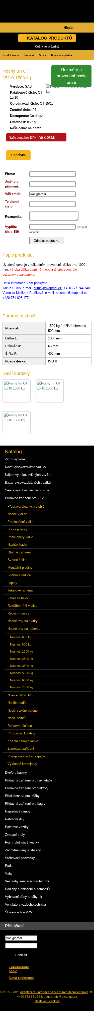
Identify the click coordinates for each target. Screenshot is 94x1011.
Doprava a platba (61, 55)
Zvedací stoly (15, 835)
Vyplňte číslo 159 (12, 229)
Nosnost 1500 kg (21, 651)
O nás (42, 55)
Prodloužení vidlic (20, 522)
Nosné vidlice (17, 514)
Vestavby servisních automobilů (28, 881)
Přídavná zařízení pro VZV (24, 498)
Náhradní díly (14, 819)
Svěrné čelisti (17, 560)
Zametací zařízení (21, 748)
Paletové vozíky (17, 827)
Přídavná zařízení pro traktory (26, 788)
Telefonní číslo (12, 204)
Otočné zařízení (19, 552)
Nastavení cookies (47, 1001)
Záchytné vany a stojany (23, 850)
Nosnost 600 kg (20, 637)
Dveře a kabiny (16, 772)
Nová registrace (21, 978)
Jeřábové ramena (20, 590)
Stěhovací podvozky (20, 858)
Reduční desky (18, 613)
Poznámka (13, 217)
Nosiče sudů (17, 703)
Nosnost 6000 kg (21, 680)
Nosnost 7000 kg (21, 687)
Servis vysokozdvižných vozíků (28, 490)
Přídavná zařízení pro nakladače (28, 780)
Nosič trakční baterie (23, 710)
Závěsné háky (18, 598)
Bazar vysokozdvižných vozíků (28, 482)
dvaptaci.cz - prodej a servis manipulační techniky (54, 992)
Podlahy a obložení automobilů (27, 889)
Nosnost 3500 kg (21, 665)
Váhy (9, 873)
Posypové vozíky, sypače (26, 756)
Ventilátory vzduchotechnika (25, 904)
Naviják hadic (17, 544)
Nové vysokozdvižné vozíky (25, 467)
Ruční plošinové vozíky (22, 842)
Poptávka (18, 155)
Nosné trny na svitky (23, 621)
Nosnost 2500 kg (21, 658)
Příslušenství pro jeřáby (22, 796)
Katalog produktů (49, 38)
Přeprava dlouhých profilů (26, 506)
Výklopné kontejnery (22, 764)
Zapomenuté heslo (19, 969)
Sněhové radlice (19, 575)
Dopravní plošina (20, 726)
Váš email (12, 194)
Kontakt (29, 55)
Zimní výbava (15, 459)
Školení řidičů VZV (18, 912)
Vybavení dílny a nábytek (23, 897)
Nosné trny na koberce (24, 629)
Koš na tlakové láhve (23, 741)
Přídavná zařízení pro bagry (25, 803)
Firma (9, 174)
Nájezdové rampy (17, 811)
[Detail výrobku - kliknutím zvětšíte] (68, 91)
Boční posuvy (18, 529)
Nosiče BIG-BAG (20, 695)
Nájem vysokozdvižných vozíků (28, 475)
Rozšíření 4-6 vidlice (22, 606)
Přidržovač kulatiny (21, 733)
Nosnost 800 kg (20, 644)
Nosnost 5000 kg (21, 673)
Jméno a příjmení (11, 184)
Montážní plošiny (20, 567)
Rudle (9, 866)
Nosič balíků (17, 718)
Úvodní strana (11, 55)
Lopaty (12, 583)
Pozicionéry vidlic (20, 537)
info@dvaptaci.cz (65, 996)
